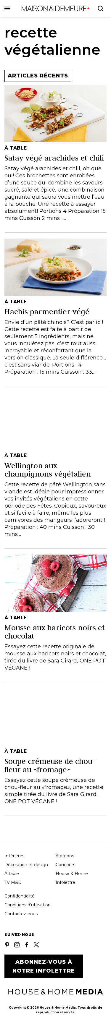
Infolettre (65, 882)
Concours (65, 864)
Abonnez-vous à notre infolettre (43, 966)
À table (11, 873)
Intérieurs (14, 855)
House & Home (72, 873)
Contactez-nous (21, 913)
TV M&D (13, 882)
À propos (65, 855)
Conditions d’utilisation (27, 905)
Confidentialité (19, 896)
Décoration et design (26, 864)
